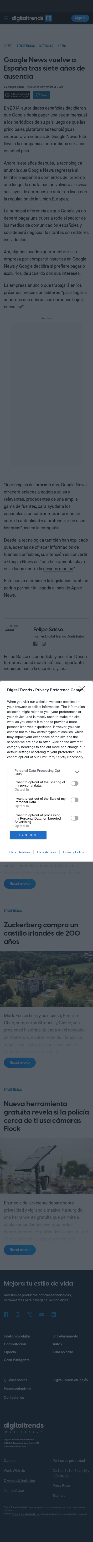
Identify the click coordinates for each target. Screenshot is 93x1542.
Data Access (46, 852)
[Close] (83, 690)
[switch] (74, 783)
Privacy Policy (73, 852)
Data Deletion (19, 852)
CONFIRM (28, 835)
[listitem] (46, 772)
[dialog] (46, 771)
